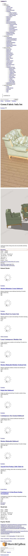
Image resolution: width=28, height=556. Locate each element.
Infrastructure (9, 43)
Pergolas (9, 532)
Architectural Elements (11, 38)
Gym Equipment (13, 27)
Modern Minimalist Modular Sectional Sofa (13, 365)
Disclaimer (6, 538)
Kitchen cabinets (6, 524)
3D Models (6, 5)
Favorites (3, 504)
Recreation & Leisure (11, 23)
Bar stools (20, 528)
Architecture (6, 36)
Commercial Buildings (11, 40)
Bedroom (8, 51)
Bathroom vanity (6, 525)
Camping (11, 25)
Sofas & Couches (15, 261)
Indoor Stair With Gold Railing (8, 265)
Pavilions (5, 532)
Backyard (8, 89)
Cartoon (14, 531)
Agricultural (9, 37)
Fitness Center (12, 75)
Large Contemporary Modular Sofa (11, 339)
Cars (7, 527)
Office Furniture (13, 12)
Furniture (8, 11)
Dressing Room (9, 54)
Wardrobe (10, 527)
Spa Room (11, 80)
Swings (18, 531)
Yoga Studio (12, 81)
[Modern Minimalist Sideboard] (8, 437)
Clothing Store (12, 72)
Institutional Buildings (11, 45)
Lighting (8, 19)
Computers (22, 531)
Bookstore (11, 69)
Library (11, 78)
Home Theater (9, 58)
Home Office (9, 55)
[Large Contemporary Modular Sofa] (8, 335)
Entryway (8, 65)
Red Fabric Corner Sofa (6, 264)
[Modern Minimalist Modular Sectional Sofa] (8, 360)
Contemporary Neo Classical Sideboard (12, 415)
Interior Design (6, 47)
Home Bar (8, 56)
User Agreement (21, 538)
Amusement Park (13, 24)
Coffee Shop (12, 71)
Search (16, 99)
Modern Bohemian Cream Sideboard (12, 288)
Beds (2, 524)
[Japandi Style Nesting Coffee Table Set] (8, 462)
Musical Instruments (10, 21)
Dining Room (9, 52)
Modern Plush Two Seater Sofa (10, 314)
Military (8, 20)
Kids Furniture (12, 15)
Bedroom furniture (17, 524)
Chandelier (7, 533)
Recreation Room (10, 64)
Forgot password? (5, 554)
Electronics (8, 8)
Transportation (9, 34)
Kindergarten (12, 77)
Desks (11, 524)
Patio (7, 90)
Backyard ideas (14, 532)
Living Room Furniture (6, 261)
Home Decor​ (9, 16)
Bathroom (8, 50)
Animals (8, 6)
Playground (11, 28)
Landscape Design (7, 85)
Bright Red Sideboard (7, 390)
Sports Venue (9, 46)
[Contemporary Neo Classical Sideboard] (8, 411)
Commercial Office (10, 82)
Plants (7, 86)
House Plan (9, 49)
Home (4, 3)
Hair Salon (11, 76)
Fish (8, 531)
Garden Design (9, 87)
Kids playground (16, 527)
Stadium (16, 528)
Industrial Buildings (10, 42)
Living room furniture (15, 525)
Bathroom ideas (8, 528)
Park (7, 91)
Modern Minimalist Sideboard (9, 441)
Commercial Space (10, 67)
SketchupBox (4, 1)
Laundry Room (9, 60)
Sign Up (9, 552)
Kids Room (9, 63)
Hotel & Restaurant (10, 84)
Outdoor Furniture (13, 14)
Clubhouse (11, 73)
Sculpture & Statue (10, 33)
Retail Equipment (10, 32)
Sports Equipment (13, 29)
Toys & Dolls (12, 30)
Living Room (9, 62)
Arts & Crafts (9, 7)
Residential (8, 41)
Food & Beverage (10, 10)
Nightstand (4, 531)
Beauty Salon (12, 68)
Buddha (10, 531)
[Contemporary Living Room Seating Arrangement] (8, 488)
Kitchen (8, 59)
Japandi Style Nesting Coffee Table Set (12, 466)
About (2, 538)
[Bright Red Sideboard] (8, 386)
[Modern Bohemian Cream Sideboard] (8, 284)
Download (3, 249)
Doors (13, 528)
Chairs (23, 524)
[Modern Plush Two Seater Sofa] (8, 309)
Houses (4, 527)
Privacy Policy (13, 538)
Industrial (8, 17)
